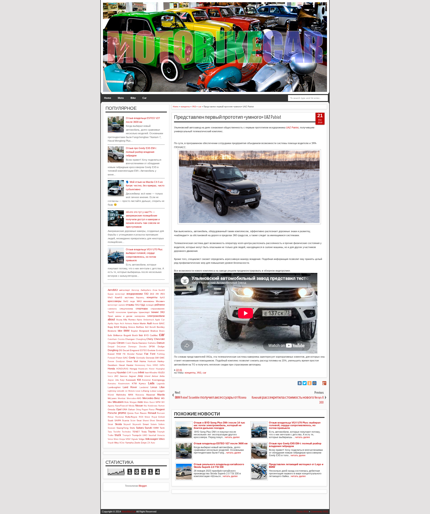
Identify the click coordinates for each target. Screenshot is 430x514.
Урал (110, 316)
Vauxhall (152, 435)
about (111, 319)
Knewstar (146, 380)
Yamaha (129, 442)
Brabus (154, 331)
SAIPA (117, 420)
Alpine (139, 320)
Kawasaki (131, 380)
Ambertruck (148, 320)
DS (120, 350)
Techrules (126, 432)
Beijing (123, 327)
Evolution (160, 350)
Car (144, 98)
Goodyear (120, 361)
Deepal (111, 347)
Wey (116, 442)
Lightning (112, 391)
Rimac (111, 417)
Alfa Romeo (129, 319)
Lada (151, 383)
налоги (121, 305)
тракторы (132, 312)
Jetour (155, 376)
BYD (146, 335)
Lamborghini (114, 387)
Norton (161, 406)
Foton (119, 357)
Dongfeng (113, 350)
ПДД (142, 305)
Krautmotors (124, 383)
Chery (149, 339)
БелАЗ (162, 290)
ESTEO (143, 350)
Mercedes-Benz (151, 398)
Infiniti (141, 372)
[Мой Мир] (314, 383)
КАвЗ (110, 297)
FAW (118, 354)
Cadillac (154, 335)
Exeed (111, 354)
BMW (126, 330)
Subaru (140, 427)
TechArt (116, 432)
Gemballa (140, 358)
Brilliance (118, 335)
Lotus (153, 391)
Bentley (161, 327)
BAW (116, 327)
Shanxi (146, 420)
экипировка (139, 316)
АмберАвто (146, 290)
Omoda (111, 409)
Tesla (144, 431)
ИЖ (157, 294)
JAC (116, 376)
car (204, 372)
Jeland (147, 376)
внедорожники (135, 293)
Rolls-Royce (131, 417)
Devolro (142, 347)
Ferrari (139, 354)
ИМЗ (162, 294)
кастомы (129, 297)
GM (157, 357)
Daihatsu (152, 343)
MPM (158, 402)
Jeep (140, 376)
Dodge (161, 346)
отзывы (130, 304)
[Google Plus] (324, 383)
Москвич (160, 301)
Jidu (117, 380)
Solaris (153, 424)
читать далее (232, 437)
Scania (125, 420)
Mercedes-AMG (134, 398)
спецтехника (126, 308)
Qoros (130, 413)
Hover (152, 369)
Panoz (152, 409)
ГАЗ (146, 293)
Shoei (152, 420)
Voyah (111, 443)
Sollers (161, 424)
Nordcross (152, 406)
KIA (139, 379)
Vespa (122, 439)
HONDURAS (122, 369)
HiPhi (162, 365)
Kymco (142, 383)
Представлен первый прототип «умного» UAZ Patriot (227, 117)
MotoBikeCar (129, 511)
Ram (137, 413)
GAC (125, 357)
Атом (155, 290)
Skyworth (136, 424)
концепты (190, 372)
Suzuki (148, 427)
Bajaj (110, 327)
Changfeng (141, 339)
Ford (152, 353)
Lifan (162, 387)
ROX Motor (144, 417)
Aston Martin (139, 323)
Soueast (111, 428)
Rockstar (119, 417)
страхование (158, 308)
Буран (111, 294)
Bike (133, 98)
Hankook (152, 361)
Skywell (127, 424)
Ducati (126, 350)
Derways (132, 347)
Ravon (143, 413)
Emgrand (134, 350)
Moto (121, 98)
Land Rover (130, 387)
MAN (130, 394)
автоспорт (124, 290)
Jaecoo (123, 376)
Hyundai (121, 372)
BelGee (140, 327)
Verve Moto (113, 439)
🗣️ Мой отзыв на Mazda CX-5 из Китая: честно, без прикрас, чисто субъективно (145, 186)
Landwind (144, 387)
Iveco (110, 376)
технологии (121, 312)
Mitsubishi (118, 402)
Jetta (162, 376)
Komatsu (112, 383)
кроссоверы (114, 301)
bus (141, 335)
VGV (128, 439)
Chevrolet (159, 339)
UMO (144, 435)
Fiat (146, 353)
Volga (141, 439)
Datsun (161, 342)
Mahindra (121, 394)
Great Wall (132, 361)
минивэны (148, 301)
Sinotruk (160, 420)
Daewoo (142, 343)
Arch (122, 323)
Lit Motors (130, 391)
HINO (155, 365)
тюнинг (155, 312)
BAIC (162, 323)
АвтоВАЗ (113, 290)
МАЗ (139, 301)
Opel (118, 409)
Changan (130, 339)
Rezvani (161, 413)
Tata (110, 432)
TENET (136, 431)
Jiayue (111, 380)
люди (132, 301)
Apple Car (160, 320)
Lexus (153, 387)
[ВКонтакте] (300, 383)
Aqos (116, 323)
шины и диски (124, 316)
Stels (132, 428)
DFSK (152, 346)
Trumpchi (136, 435)
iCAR (129, 372)
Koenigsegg (158, 380)
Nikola (131, 406)
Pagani (145, 409)
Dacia (135, 343)
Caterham (112, 339)
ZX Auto (151, 443)
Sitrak (110, 424)
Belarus (131, 327)
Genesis (150, 357)
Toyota (151, 431)
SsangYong (122, 428)
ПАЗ (137, 305)
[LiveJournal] (319, 383)
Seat (139, 420)
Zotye (144, 442)
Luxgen (161, 391)
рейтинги (160, 304)
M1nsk (111, 395)
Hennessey (140, 365)
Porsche (112, 413)
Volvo (162, 439)
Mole (126, 402)
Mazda (161, 394)
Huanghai (160, 369)
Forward (111, 358)
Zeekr (137, 442)
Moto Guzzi (149, 402)
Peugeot (160, 409)
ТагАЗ (111, 312)
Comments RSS (319, 511)
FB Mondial (128, 354)
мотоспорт (113, 305)
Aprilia (110, 323)
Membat (121, 398)
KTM (134, 383)
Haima (143, 361)
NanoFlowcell (121, 406)
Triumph (161, 432)
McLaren (112, 398)
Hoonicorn (143, 369)
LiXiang (145, 391)
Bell (146, 327)
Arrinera (128, 323)
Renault (152, 413)
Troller (111, 435)
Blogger (143, 485)
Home (107, 98)
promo (122, 413)
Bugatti (127, 335)
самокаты (112, 309)
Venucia (161, 435)
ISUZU (161, 372)
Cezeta (121, 339)
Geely (132, 357)
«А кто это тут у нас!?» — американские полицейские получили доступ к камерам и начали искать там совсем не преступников (143, 219)
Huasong (112, 372)
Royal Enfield (158, 417)
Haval (122, 365)
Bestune (112, 331)
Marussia (139, 395)
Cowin (128, 343)
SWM (156, 428)
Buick (135, 335)
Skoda (118, 424)
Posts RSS (302, 511)
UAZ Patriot (292, 127)
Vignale (134, 439)
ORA (124, 409)
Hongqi (133, 368)
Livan (137, 391)
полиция (150, 305)
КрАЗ (162, 297)
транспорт (144, 312)
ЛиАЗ (125, 301)
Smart (146, 424)
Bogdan (134, 331)
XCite (122, 443)
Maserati (150, 394)
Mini (110, 402)
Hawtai (129, 365)
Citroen (121, 342)
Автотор (135, 290)
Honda (111, 368)
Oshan (131, 409)
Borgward (144, 331)
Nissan (139, 405)
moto (140, 402)
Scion (132, 420)
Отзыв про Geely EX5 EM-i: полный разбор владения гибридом (141, 152)
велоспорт (120, 294)
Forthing (161, 354)
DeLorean (121, 347)
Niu (145, 406)
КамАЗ (118, 297)
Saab (110, 420)
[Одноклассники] (309, 383)
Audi (149, 323)
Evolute (151, 350)
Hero (149, 365)
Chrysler (112, 343)
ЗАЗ (152, 294)
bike (120, 330)
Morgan (133, 402)
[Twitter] (305, 383)
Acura (119, 319)
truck (118, 435)
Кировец (140, 297)
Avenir (155, 323)
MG (163, 398)
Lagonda (161, 383)
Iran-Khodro (151, 372)
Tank (162, 428)
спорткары (142, 308)
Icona (134, 372)
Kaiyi (122, 380)
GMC (162, 357)
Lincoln (120, 391)
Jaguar (132, 376)
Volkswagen (151, 439)
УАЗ (199, 372)
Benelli (153, 327)
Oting (138, 409)
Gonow (111, 361)
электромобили (156, 316)
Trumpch (127, 435)
